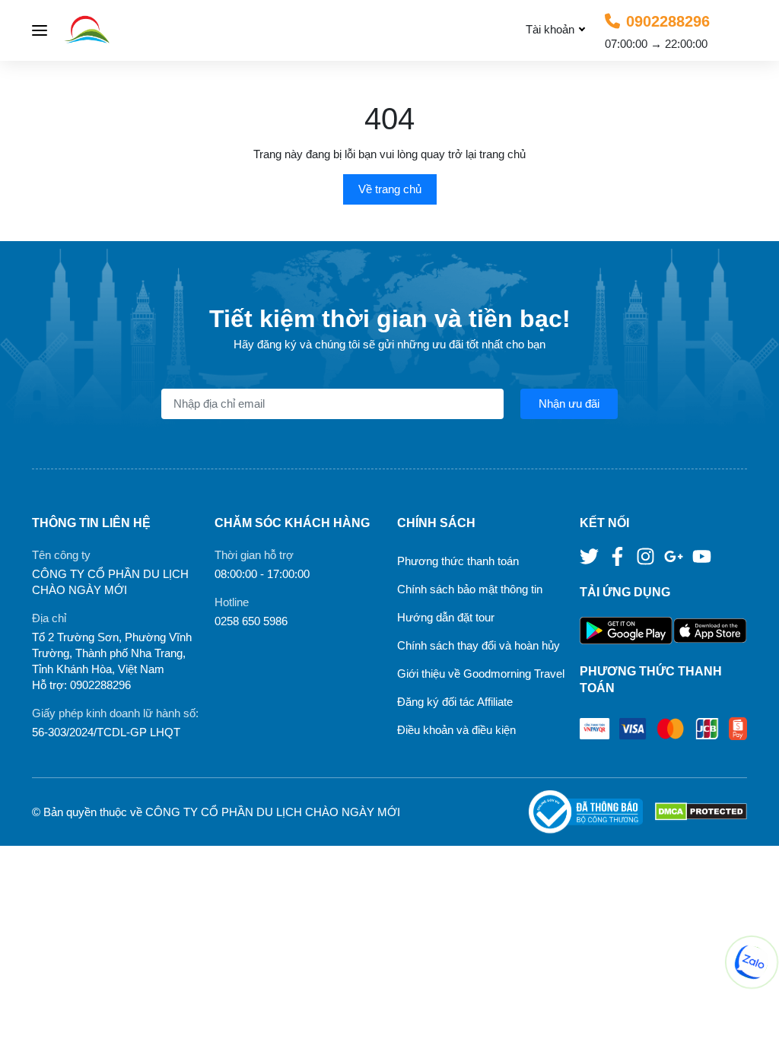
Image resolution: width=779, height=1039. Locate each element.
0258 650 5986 (251, 621)
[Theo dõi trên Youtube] (701, 555)
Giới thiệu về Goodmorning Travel (480, 673)
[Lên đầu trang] (752, 1012)
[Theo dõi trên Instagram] (647, 555)
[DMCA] (701, 812)
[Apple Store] (710, 631)
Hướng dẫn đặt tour (445, 617)
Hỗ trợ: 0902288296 (81, 684)
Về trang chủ (389, 189)
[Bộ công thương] (592, 812)
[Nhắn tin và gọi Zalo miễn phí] (752, 962)
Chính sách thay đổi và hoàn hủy (478, 645)
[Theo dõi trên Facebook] (619, 555)
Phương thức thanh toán (458, 560)
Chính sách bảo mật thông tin (469, 589)
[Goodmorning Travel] (122, 30)
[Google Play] (626, 631)
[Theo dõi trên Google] (675, 555)
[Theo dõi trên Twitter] (591, 555)
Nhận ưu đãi (569, 403)
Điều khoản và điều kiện (456, 729)
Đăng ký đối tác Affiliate (455, 701)
